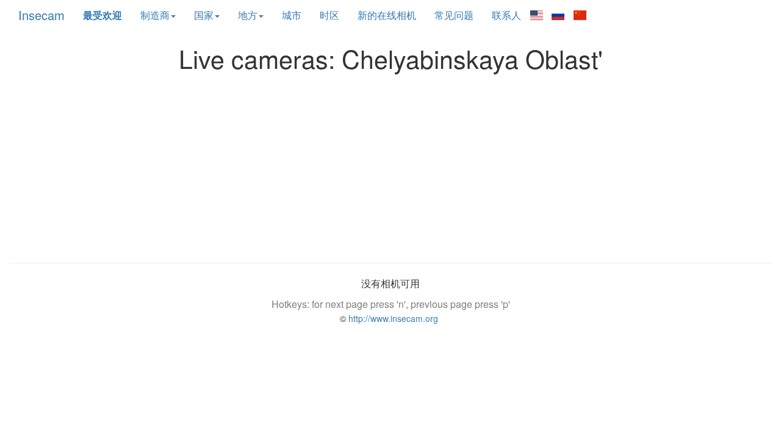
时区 (329, 15)
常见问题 (453, 15)
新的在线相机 (387, 15)
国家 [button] (204, 15)
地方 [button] (247, 15)
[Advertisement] (390, 164)
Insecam (41, 15)
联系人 (506, 15)
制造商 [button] (155, 15)
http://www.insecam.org (392, 318)
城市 (291, 15)
